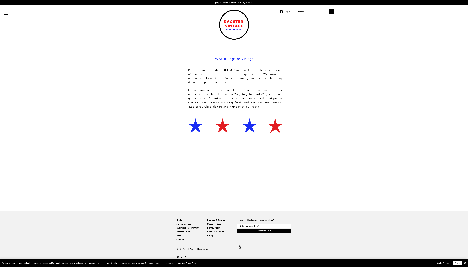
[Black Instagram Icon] (177, 257)
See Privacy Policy (189, 263)
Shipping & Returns (216, 220)
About (179, 236)
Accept (457, 263)
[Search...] (331, 11)
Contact (180, 239)
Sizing (210, 236)
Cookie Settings (443, 263)
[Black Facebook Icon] (185, 257)
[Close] (465, 263)
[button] (6, 14)
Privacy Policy (213, 228)
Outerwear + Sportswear (187, 228)
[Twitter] (181, 257)
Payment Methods (215, 232)
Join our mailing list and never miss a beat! (255, 220)
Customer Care (214, 224)
